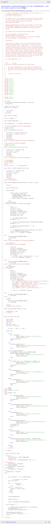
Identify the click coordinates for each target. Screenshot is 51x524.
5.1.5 (28, 6)
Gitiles (7, 522)
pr (16, 8)
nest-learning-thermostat (19, 6)
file (27, 10)
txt (46, 522)
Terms (14, 522)
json (49, 522)
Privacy (10, 522)
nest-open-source (6, 6)
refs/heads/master (39, 6)
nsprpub (12, 8)
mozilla (7, 8)
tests (19, 8)
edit (30, 10)
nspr (31, 6)
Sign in (48, 2)
